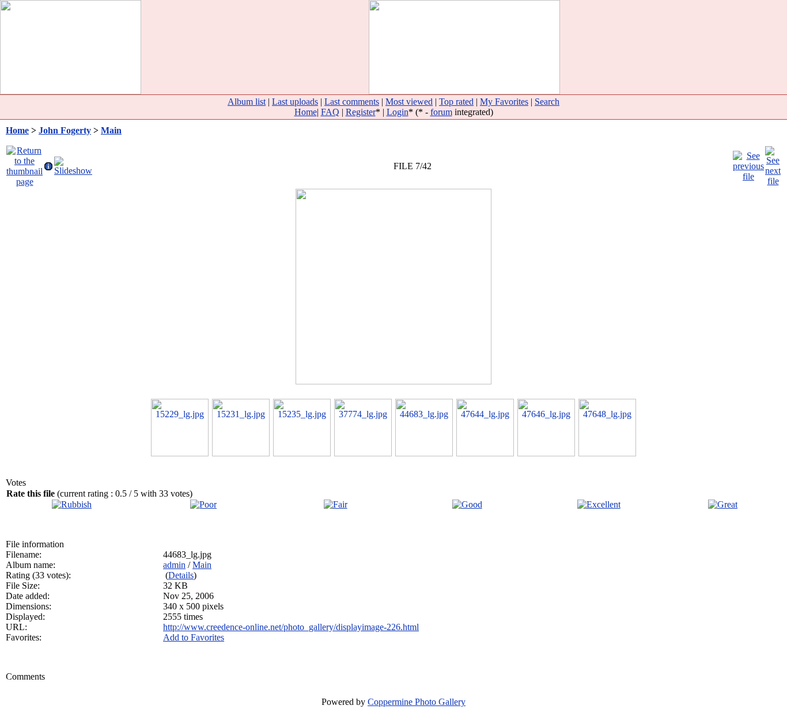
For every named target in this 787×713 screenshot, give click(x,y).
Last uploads (295, 101)
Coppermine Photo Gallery (417, 702)
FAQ (330, 112)
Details (181, 575)
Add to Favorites (193, 637)
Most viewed (409, 101)
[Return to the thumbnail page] (24, 163)
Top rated (456, 101)
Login (397, 112)
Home (305, 112)
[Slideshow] (73, 163)
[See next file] (773, 163)
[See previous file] (748, 163)
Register (361, 112)
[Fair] (335, 504)
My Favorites (504, 101)
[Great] (722, 504)
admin (174, 565)
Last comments (351, 101)
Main (111, 130)
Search (547, 101)
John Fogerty (65, 130)
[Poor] (203, 504)
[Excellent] (598, 504)
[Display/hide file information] (48, 163)
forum (441, 112)
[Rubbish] (72, 504)
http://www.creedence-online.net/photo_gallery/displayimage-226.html (291, 627)
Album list (247, 101)
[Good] (467, 504)
